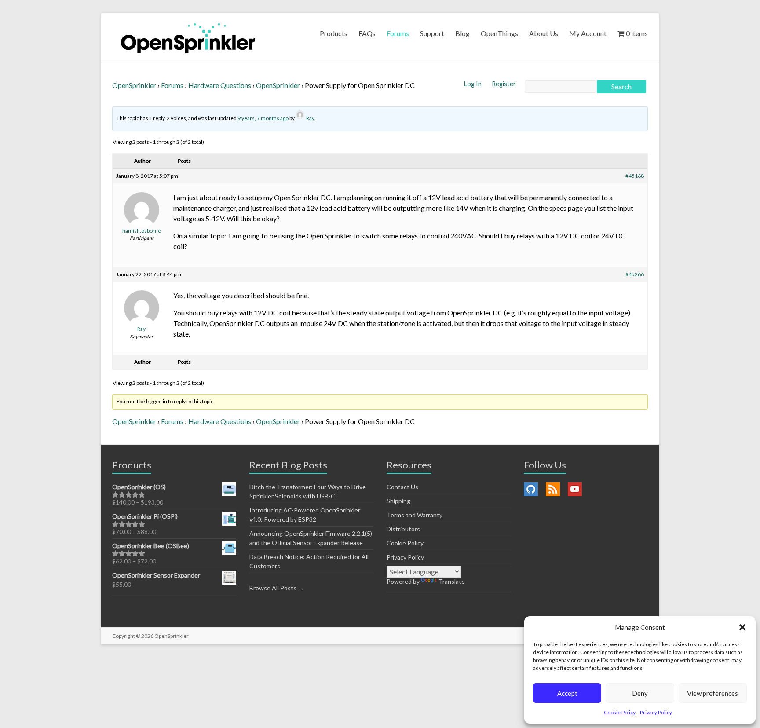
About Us (543, 33)
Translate (451, 581)
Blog (462, 33)
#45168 (634, 175)
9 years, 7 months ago (263, 118)
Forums (398, 33)
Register (504, 84)
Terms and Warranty (414, 515)
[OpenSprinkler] (188, 37)
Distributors (403, 529)
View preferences (712, 693)
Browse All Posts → (276, 588)
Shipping (398, 501)
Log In (473, 84)
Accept (567, 693)
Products (333, 33)
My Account (588, 33)
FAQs (367, 33)
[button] (742, 627)
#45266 (634, 274)
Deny (640, 693)
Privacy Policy (656, 712)
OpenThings (499, 33)
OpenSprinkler (134, 85)
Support (432, 33)
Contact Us (402, 486)
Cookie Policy (620, 712)
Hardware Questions (219, 85)
